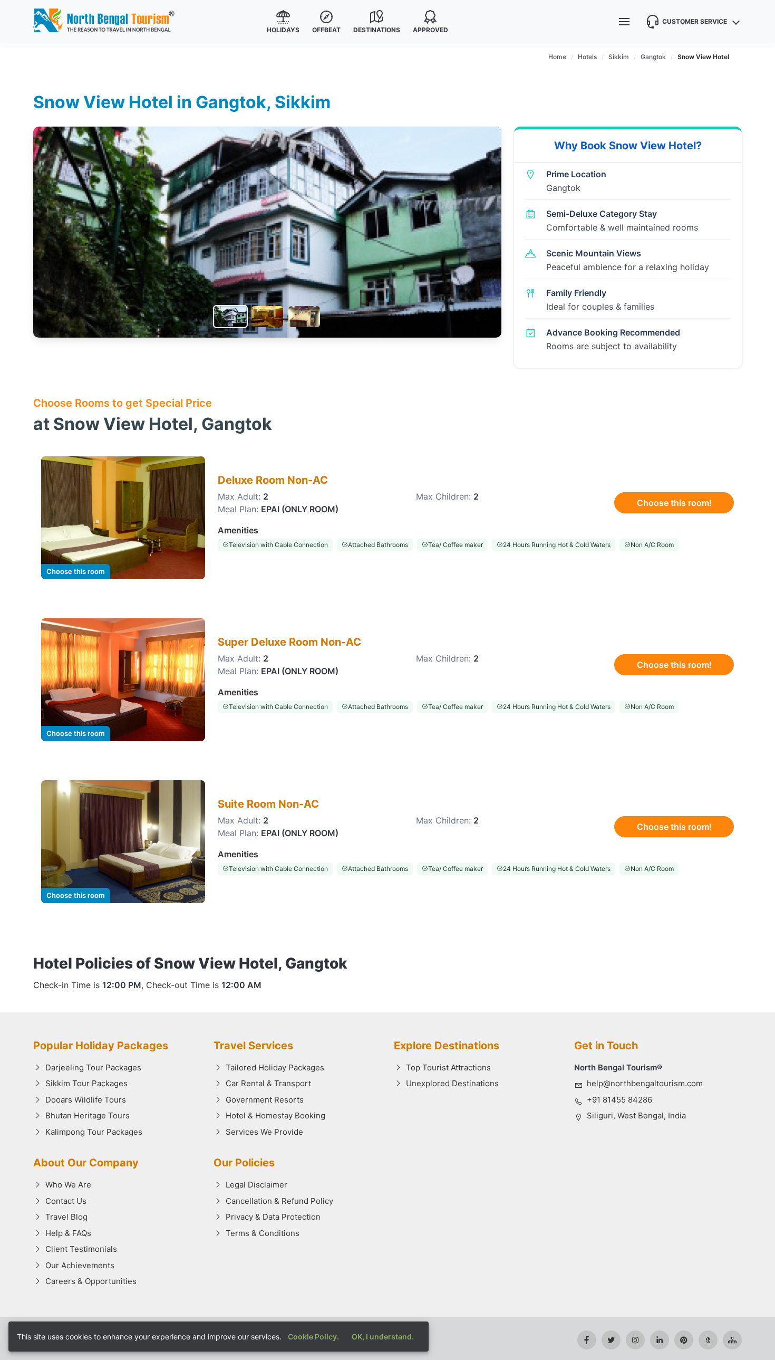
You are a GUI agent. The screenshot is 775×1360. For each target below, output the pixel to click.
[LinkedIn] (659, 1339)
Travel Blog (66, 1217)
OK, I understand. (383, 1336)
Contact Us (65, 1201)
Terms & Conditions (262, 1233)
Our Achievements (79, 1265)
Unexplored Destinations (452, 1083)
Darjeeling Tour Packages (93, 1067)
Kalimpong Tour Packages (93, 1132)
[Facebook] (586, 1339)
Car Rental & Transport (268, 1083)
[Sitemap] (732, 1339)
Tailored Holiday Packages (275, 1067)
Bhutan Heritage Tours (87, 1115)
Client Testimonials (81, 1249)
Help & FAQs (68, 1233)
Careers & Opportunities (91, 1281)
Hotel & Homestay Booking (275, 1115)
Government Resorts (265, 1100)
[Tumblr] (708, 1339)
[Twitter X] (611, 1339)
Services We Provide (264, 1132)
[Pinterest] (683, 1339)
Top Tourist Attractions (448, 1067)
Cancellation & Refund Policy (279, 1201)
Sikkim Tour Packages (86, 1083)
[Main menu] (624, 21)
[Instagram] (635, 1339)
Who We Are (68, 1185)
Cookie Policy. (313, 1336)
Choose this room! (674, 502)
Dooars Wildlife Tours (85, 1100)
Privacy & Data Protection (273, 1217)
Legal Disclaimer (256, 1185)
